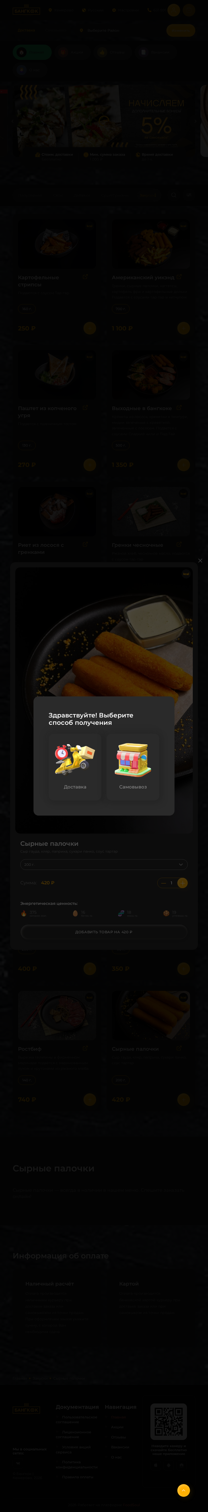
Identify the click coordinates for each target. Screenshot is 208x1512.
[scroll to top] (183, 1490)
